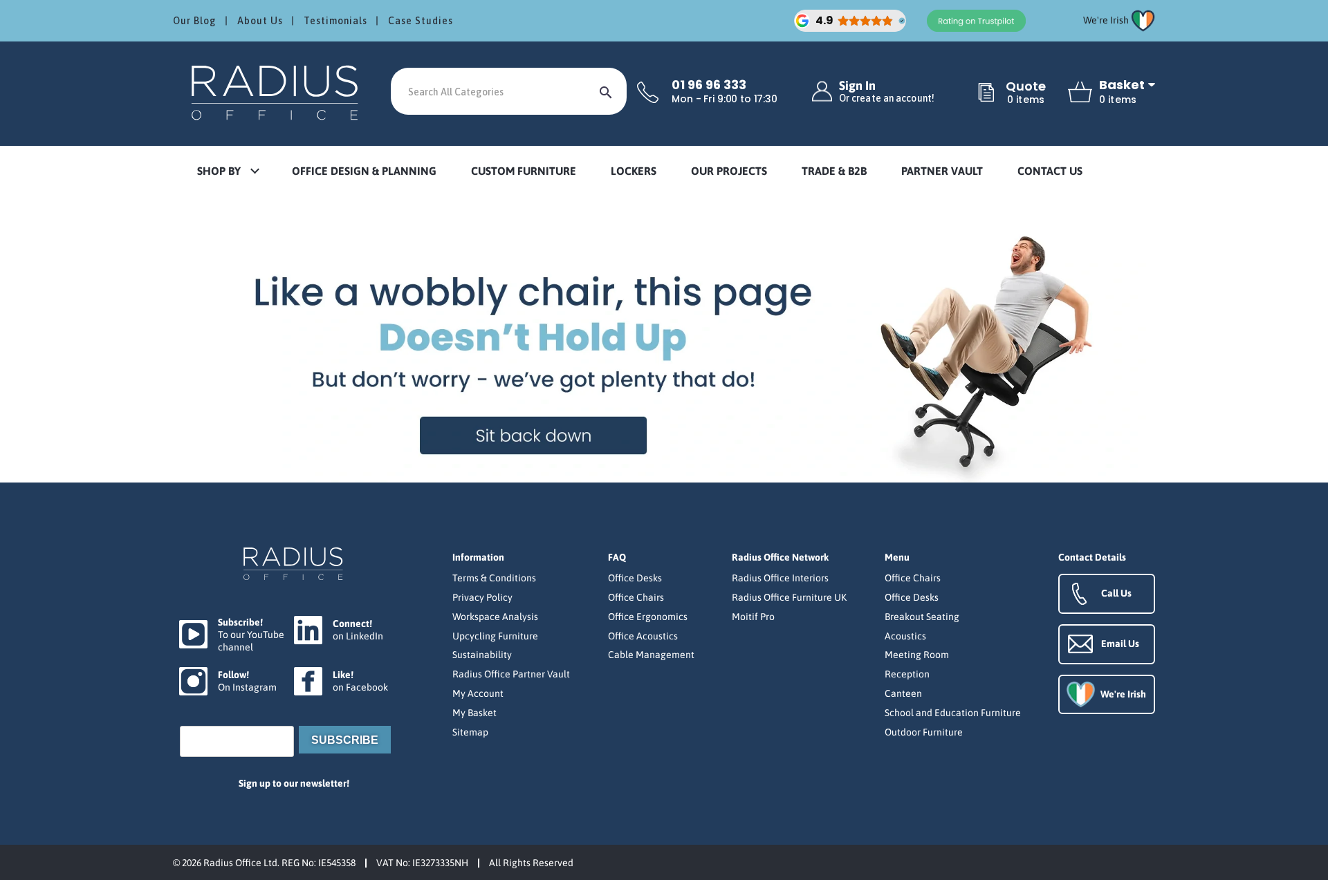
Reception (907, 674)
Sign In (886, 91)
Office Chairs (636, 597)
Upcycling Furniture (495, 636)
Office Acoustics (643, 636)
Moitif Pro (753, 616)
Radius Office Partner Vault (511, 674)
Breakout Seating (922, 616)
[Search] (606, 91)
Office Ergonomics (648, 616)
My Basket (474, 712)
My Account (478, 693)
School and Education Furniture (953, 712)
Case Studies (420, 20)
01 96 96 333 (709, 85)
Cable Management (651, 654)
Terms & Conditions (494, 577)
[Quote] (986, 93)
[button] (227, 171)
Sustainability (482, 654)
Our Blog (194, 20)
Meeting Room (917, 654)
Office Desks (635, 577)
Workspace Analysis (495, 616)
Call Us (1116, 593)
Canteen (903, 693)
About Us (260, 20)
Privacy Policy (482, 597)
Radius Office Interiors (780, 577)
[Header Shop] (276, 91)
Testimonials (335, 20)
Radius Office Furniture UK (789, 597)
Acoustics (905, 636)
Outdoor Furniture (924, 732)
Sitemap (470, 732)
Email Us (1120, 643)
